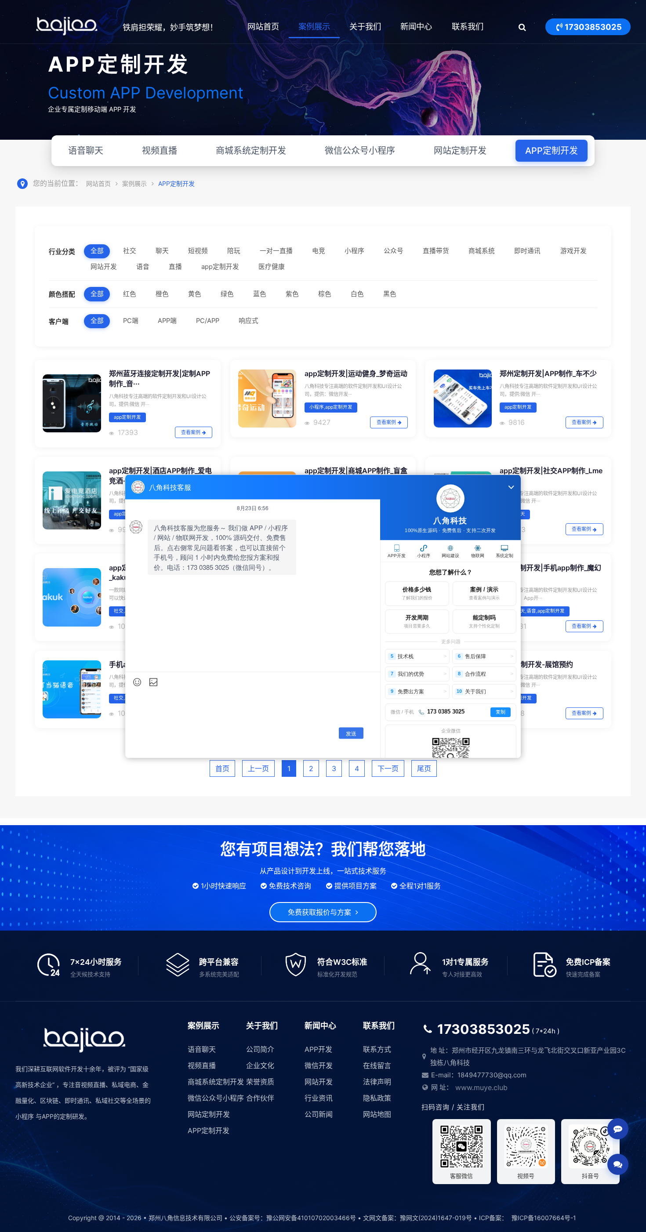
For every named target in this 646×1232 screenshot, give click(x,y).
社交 (129, 251)
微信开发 (319, 1065)
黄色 (194, 294)
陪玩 (233, 251)
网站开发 (104, 267)
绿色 (227, 294)
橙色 (162, 294)
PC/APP (207, 321)
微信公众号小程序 (360, 150)
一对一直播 (276, 251)
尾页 (424, 768)
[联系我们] (617, 1164)
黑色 (389, 294)
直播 (175, 267)
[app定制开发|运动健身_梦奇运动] (267, 399)
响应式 (248, 321)
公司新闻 (319, 1114)
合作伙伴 (260, 1098)
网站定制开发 (460, 150)
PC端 (130, 321)
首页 (222, 768)
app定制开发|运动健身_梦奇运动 (356, 373)
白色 (357, 294)
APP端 (167, 321)
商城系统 (481, 251)
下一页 (388, 768)
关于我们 (365, 26)
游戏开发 (573, 251)
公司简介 (260, 1049)
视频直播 (159, 150)
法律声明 (377, 1081)
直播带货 (436, 251)
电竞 (318, 251)
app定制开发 (220, 267)
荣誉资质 (260, 1081)
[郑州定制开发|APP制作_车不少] (463, 399)
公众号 (393, 251)
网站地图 (377, 1114)
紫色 (292, 294)
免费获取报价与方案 (322, 912)
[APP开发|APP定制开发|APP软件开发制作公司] (66, 27)
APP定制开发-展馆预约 (536, 664)
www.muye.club (481, 1087)
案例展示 (314, 26)
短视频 (198, 251)
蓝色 (259, 294)
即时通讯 (527, 251)
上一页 (258, 768)
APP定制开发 (551, 150)
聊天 (162, 251)
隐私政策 (377, 1098)
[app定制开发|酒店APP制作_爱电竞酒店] (72, 500)
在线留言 (377, 1065)
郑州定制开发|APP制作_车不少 (548, 373)
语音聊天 (85, 150)
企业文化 (260, 1065)
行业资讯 (319, 1098)
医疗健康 (271, 267)
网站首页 (263, 26)
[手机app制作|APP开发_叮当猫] (72, 689)
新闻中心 (416, 26)
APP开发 (318, 1049)
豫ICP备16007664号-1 (544, 1217)
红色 (129, 294)
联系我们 (467, 26)
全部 (97, 251)
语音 (142, 267)
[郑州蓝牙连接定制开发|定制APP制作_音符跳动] (72, 403)
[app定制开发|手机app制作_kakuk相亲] (72, 597)
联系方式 (377, 1049)
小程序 (354, 251)
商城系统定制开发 (251, 150)
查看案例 (190, 432)
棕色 (324, 294)
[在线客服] (617, 1128)
